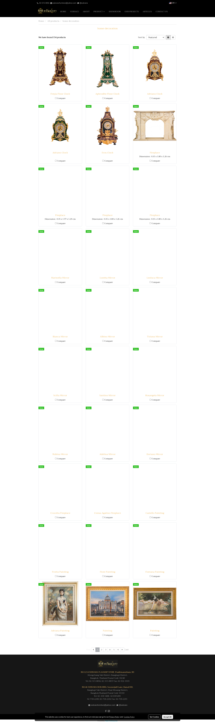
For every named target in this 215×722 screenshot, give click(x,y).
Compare (61, 98)
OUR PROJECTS (132, 11)
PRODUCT (98, 11)
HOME (63, 11)
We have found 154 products (52, 37)
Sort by (142, 37)
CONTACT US (162, 11)
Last (127, 649)
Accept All (167, 717)
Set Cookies (154, 717)
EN (173, 2)
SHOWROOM (115, 11)
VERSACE (74, 11)
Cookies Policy (129, 717)
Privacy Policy (114, 717)
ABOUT (86, 11)
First (88, 649)
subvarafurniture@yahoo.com (64, 3)
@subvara (84, 3)
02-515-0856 (44, 3)
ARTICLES (147, 11)
